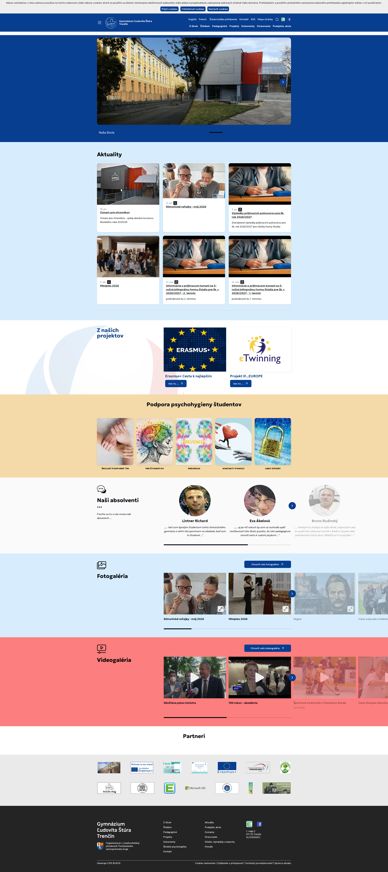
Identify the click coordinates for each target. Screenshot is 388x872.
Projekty (234, 26)
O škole (193, 26)
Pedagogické (219, 26)
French (202, 19)
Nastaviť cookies (218, 8)
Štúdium (205, 26)
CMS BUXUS (113, 863)
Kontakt (244, 19)
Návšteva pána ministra (180, 703)
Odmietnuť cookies (193, 8)
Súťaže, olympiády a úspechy (220, 841)
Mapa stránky (265, 19)
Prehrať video (195, 678)
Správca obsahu (282, 863)
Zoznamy (209, 832)
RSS (253, 19)
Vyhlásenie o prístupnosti (230, 863)
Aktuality (209, 822)
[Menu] (99, 22)
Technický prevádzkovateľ (259, 863)
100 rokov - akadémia (243, 703)
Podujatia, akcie (282, 26)
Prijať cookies (169, 8)
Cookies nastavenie (205, 863)
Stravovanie (263, 26)
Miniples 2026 (238, 618)
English (193, 19)
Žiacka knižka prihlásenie (223, 19)
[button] (277, 19)
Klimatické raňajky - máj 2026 (184, 618)
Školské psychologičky (175, 846)
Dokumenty (247, 26)
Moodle (209, 846)
